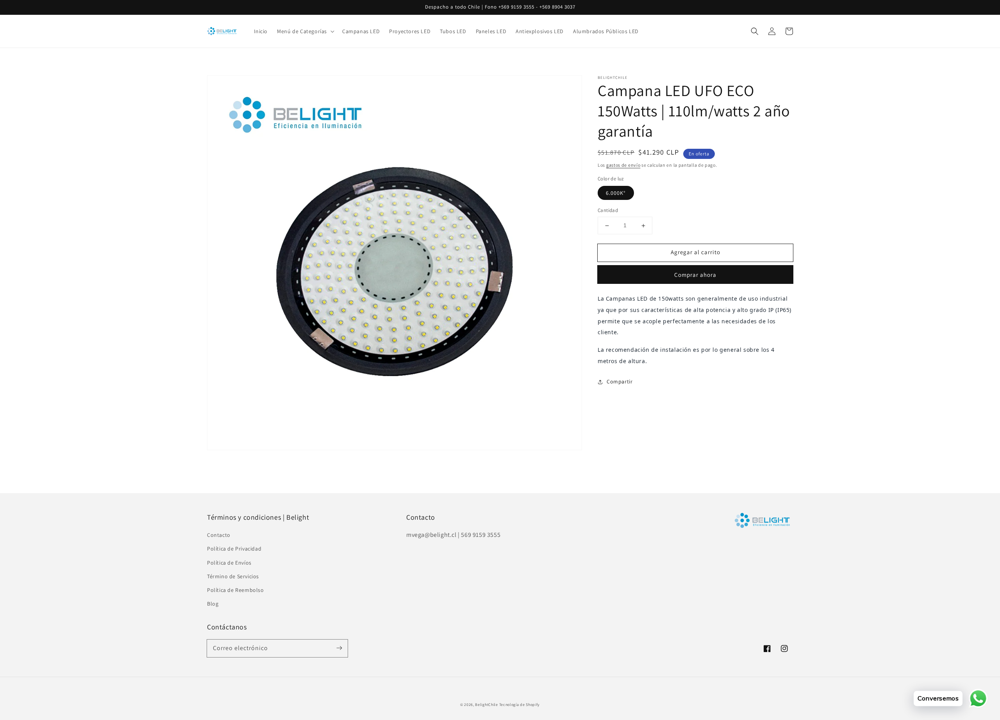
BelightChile (486, 704)
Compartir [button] (619, 381)
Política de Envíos (229, 562)
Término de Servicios (233, 576)
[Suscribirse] (339, 648)
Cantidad (608, 210)
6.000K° (616, 193)
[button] (754, 31)
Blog (212, 603)
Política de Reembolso (235, 589)
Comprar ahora (695, 274)
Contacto (218, 534)
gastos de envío (623, 165)
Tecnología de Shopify (519, 704)
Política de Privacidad (234, 548)
